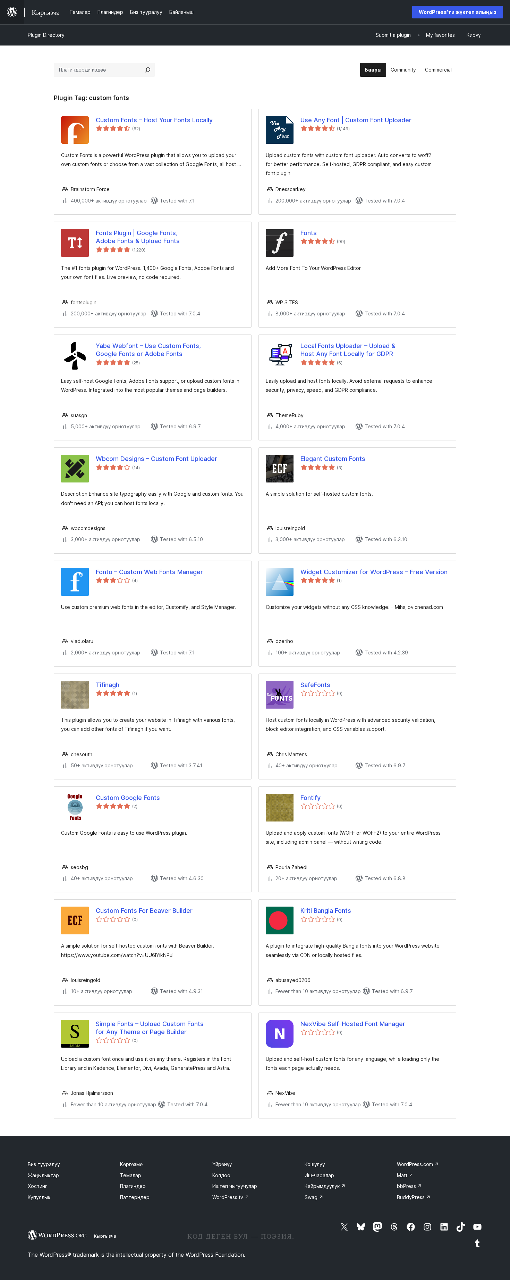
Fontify (310, 797)
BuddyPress (414, 1197)
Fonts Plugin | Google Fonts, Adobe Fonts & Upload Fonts (138, 237)
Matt (405, 1175)
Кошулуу (315, 1164)
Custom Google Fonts (128, 797)
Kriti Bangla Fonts (325, 910)
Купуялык (39, 1197)
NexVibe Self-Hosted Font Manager (352, 1023)
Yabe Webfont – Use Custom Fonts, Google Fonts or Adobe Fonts (148, 349)
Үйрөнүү (222, 1164)
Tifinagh (107, 684)
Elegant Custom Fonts (332, 458)
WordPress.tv (230, 1197)
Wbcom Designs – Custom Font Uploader (156, 458)
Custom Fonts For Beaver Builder (144, 910)
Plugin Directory (46, 35)
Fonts (308, 233)
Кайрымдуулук (325, 1186)
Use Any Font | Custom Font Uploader (355, 120)
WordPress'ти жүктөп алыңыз (457, 12)
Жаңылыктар (43, 1175)
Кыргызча (105, 1236)
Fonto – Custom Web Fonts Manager (149, 572)
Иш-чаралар (319, 1175)
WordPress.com (418, 1164)
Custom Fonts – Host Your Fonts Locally (154, 120)
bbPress (409, 1186)
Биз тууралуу (44, 1164)
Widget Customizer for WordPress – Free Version (374, 572)
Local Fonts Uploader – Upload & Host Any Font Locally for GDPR (348, 349)
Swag (314, 1197)
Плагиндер (133, 1186)
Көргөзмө (131, 1164)
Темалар (130, 1175)
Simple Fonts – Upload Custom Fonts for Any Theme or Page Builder (150, 1027)
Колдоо (221, 1175)
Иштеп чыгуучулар (234, 1186)
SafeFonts (315, 684)
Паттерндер (135, 1197)
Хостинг (37, 1186)
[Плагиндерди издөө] (148, 70)
